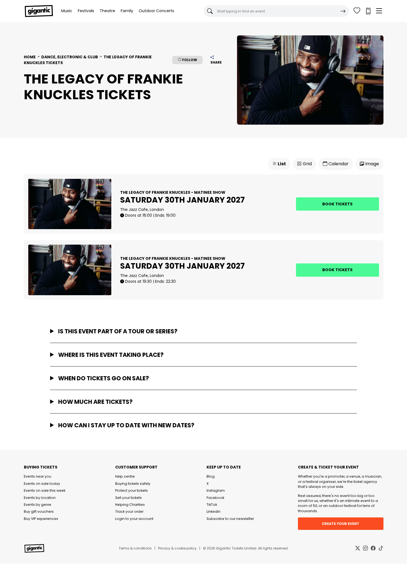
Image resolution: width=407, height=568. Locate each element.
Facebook (215, 497)
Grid (307, 164)
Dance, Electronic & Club (69, 57)
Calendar (338, 164)
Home (30, 57)
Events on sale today (42, 483)
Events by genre (37, 504)
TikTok (212, 504)
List (281, 164)
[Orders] (368, 11)
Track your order (129, 511)
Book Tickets (337, 204)
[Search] (343, 11)
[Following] (357, 11)
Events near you (37, 476)
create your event (340, 523)
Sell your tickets (128, 497)
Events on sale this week (44, 490)
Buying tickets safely (132, 483)
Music (66, 11)
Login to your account (134, 518)
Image (371, 164)
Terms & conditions (135, 548)
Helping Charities (130, 504)
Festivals (86, 11)
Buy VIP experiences (41, 518)
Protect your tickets (131, 490)
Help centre (125, 476)
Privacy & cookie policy (177, 548)
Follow (189, 59)
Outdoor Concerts (156, 11)
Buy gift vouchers (39, 511)
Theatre (107, 11)
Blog (211, 476)
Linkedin (213, 511)
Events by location (40, 497)
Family (127, 11)
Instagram (216, 490)
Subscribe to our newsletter (230, 518)
